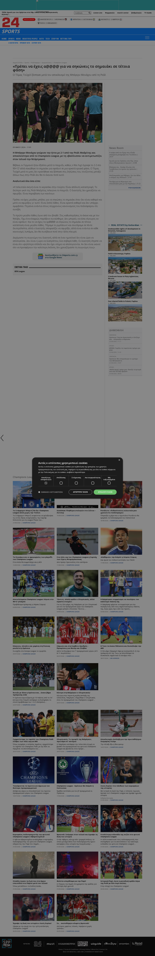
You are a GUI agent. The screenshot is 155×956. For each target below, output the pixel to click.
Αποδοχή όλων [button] (105, 492)
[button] (50, 492)
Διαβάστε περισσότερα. (76, 472)
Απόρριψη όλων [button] (80, 492)
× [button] (119, 460)
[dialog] (77, 478)
